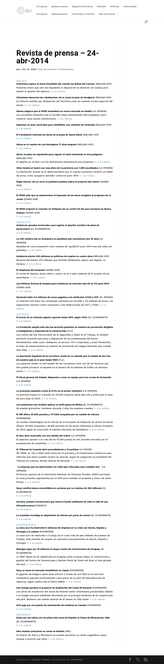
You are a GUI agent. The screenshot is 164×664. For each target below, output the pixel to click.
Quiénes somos (59, 6)
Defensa (114, 6)
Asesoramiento (59, 14)
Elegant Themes (40, 659)
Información (130, 6)
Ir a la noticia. (58, 91)
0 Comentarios (65, 69)
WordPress (76, 659)
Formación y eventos (83, 14)
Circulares (41, 6)
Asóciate (101, 6)
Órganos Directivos (82, 6)
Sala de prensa (107, 14)
